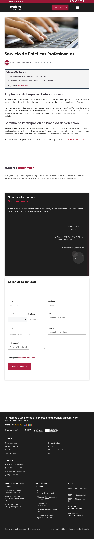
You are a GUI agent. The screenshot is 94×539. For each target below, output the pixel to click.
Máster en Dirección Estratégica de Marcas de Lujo (14, 498)
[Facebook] (73, 1)
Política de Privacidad (67, 529)
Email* (10, 329)
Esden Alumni (10, 453)
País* (49, 313)
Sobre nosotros (11, 443)
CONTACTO (9, 460)
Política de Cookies (82, 529)
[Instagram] (70, 1)
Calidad (51, 446)
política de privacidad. (26, 358)
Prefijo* (11, 314)
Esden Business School (21, 62)
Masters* (51, 328)
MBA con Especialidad (77, 495)
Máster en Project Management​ (43, 504)
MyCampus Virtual (14, 1)
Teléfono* (31, 314)
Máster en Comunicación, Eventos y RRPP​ (46, 498)
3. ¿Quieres (18, 85)
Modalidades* (13, 343)
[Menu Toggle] (77, 7)
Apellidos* (51, 301)
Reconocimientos (11, 446)
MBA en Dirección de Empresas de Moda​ (13, 491)
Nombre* (11, 301)
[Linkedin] (84, 1)
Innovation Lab (54, 443)
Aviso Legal (55, 529)
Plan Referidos (10, 450)
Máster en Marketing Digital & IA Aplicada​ (44, 517)
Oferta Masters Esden (74, 139)
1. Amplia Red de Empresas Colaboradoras (27, 76)
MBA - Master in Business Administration (78, 490)
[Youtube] (81, 1)
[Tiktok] (76, 1)
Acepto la (22, 358)
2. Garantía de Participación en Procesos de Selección (32, 81)
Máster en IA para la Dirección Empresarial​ (45, 492)
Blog (23, 1)
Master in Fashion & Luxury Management (13, 506)
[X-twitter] (78, 1)
